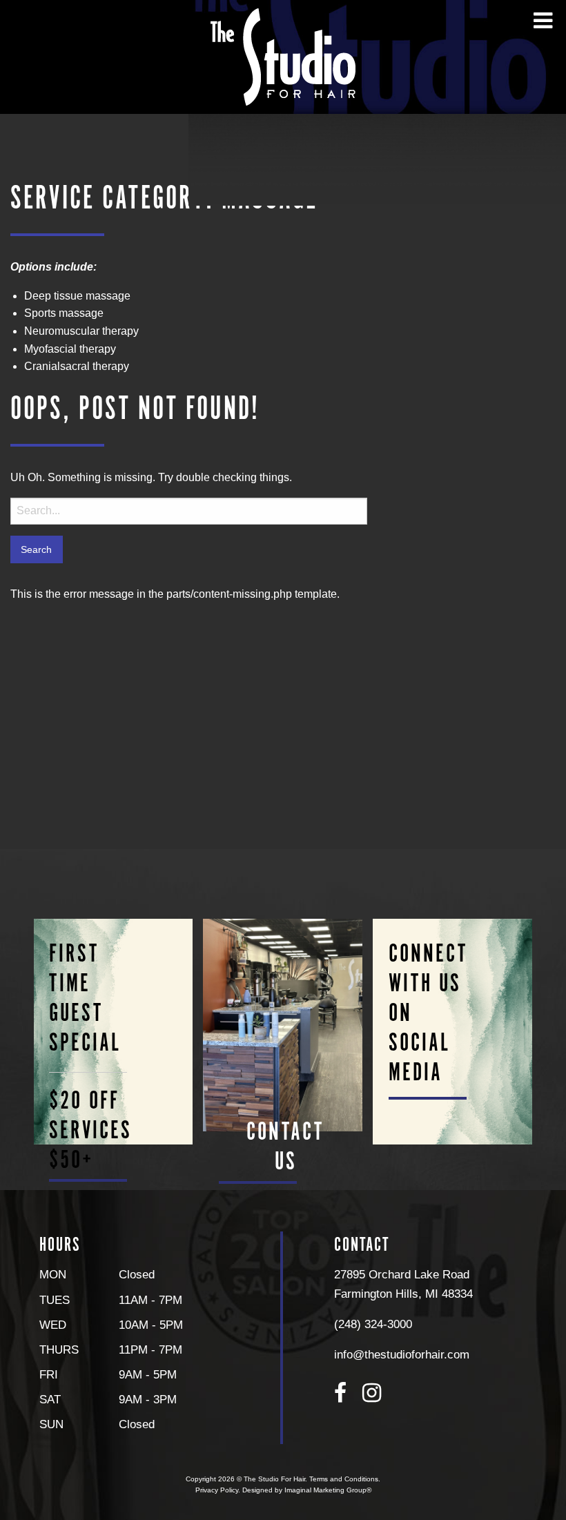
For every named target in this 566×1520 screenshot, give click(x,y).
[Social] (453, 1031)
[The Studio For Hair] (283, 56)
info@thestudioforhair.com (401, 1354)
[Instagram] (371, 1393)
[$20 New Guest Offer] (113, 1031)
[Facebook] (340, 1393)
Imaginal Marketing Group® (327, 1490)
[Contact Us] (283, 1025)
